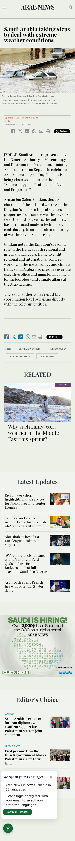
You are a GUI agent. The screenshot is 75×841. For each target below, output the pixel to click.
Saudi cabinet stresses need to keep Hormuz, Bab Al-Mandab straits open (25, 522)
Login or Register (17, 811)
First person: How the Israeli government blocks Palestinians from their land (25, 757)
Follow (63, 131)
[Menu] (4, 7)
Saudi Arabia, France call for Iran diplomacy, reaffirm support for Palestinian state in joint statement (24, 726)
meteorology (58, 349)
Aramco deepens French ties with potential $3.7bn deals (24, 586)
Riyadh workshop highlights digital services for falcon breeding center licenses (25, 501)
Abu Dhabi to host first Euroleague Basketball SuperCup (22, 540)
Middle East (12, 746)
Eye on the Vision (20, 356)
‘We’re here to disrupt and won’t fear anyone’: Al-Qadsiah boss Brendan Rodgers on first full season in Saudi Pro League (26, 563)
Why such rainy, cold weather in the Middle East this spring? (33, 432)
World (9, 713)
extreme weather (29, 349)
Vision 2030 (47, 356)
